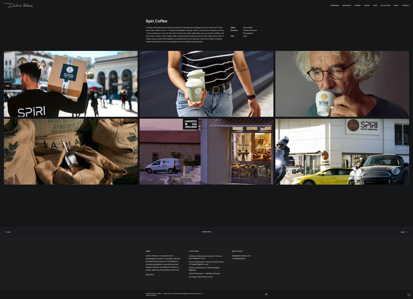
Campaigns (206, 232)
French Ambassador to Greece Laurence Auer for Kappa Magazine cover (206, 263)
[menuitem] (335, 5)
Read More (150, 275)
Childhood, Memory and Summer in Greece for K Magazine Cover (205, 257)
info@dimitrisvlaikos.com (241, 256)
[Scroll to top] (409, 295)
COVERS (367, 5)
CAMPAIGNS (334, 5)
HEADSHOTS (346, 5)
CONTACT (405, 5)
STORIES (358, 5)
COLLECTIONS (385, 5)
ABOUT (396, 5)
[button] (71, 84)
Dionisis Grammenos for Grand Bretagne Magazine (204, 269)
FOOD (375, 5)
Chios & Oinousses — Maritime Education (204, 273)
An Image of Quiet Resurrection (201, 277)
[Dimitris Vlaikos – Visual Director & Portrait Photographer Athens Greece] (18, 5)
